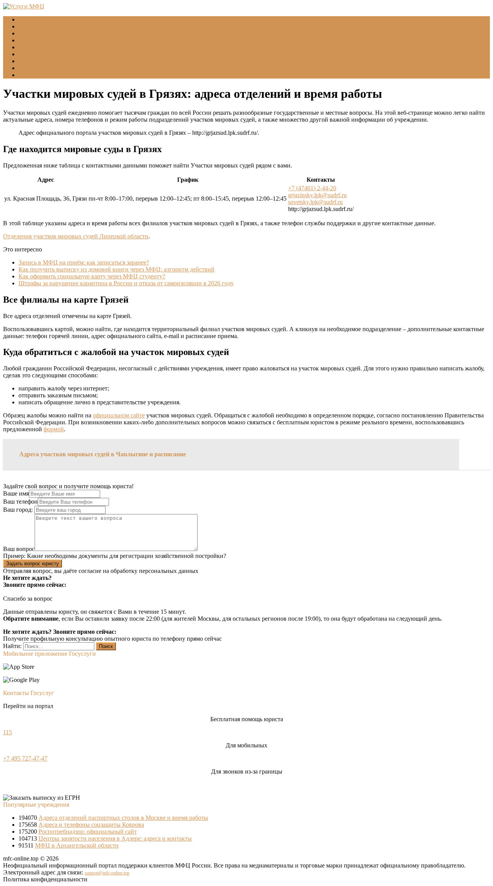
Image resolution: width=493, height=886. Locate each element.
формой (54, 429)
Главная (28, 19)
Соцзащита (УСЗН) (43, 33)
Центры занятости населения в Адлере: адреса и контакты (115, 838)
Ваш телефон (20, 501)
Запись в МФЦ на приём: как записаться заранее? (83, 262)
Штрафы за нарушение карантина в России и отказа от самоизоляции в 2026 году (126, 283)
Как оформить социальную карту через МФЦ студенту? (91, 276)
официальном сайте (119, 415)
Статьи (27, 68)
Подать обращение (43, 61)
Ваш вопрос (19, 549)
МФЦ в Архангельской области (77, 845)
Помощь (29, 75)
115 (7, 732)
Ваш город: (18, 509)
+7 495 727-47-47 (25, 758)
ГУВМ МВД (34, 40)
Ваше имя (16, 493)
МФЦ (26, 26)
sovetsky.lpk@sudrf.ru (315, 202)
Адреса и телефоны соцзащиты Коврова (91, 824)
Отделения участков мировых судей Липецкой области (75, 236)
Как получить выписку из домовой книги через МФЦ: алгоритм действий (116, 269)
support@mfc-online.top (107, 873)
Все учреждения (39, 54)
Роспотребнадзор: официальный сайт (88, 831)
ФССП (27, 47)
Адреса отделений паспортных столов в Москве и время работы (123, 817)
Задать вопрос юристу (32, 563)
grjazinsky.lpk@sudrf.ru (317, 195)
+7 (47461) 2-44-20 (312, 188)
